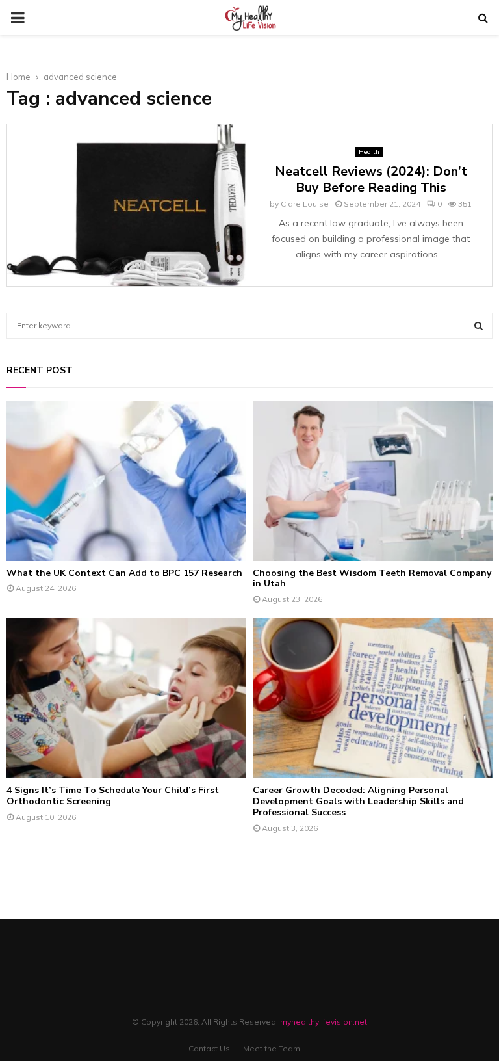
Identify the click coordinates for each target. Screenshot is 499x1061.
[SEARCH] (479, 326)
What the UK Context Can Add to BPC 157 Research (124, 573)
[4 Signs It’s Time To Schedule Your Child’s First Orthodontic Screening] (126, 698)
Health (369, 152)
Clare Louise (305, 204)
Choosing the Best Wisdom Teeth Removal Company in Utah (372, 578)
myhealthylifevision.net (323, 1022)
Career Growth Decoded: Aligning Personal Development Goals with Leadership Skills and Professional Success (358, 801)
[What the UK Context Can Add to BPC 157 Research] (126, 481)
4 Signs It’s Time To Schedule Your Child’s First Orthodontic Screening (112, 795)
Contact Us (209, 1048)
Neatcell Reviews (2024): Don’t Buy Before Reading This (371, 179)
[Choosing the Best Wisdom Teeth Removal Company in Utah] (373, 481)
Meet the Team (271, 1048)
